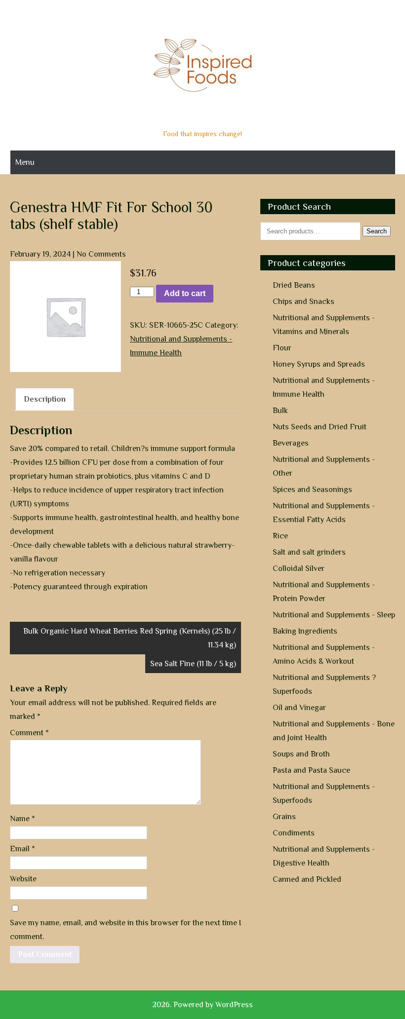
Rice (280, 535)
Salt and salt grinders (309, 552)
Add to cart (184, 293)
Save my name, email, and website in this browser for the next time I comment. (125, 929)
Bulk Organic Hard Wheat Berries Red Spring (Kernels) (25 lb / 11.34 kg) (129, 638)
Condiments (294, 833)
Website (23, 878)
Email (22, 848)
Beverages (291, 443)
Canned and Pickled (307, 879)
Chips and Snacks (303, 301)
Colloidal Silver (298, 568)
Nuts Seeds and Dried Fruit (319, 426)
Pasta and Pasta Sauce (311, 770)
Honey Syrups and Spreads (319, 364)
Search (376, 231)
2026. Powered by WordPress (202, 1004)
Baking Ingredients (305, 631)
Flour (282, 347)
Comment (29, 732)
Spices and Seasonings (312, 489)
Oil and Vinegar (299, 707)
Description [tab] (45, 399)
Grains (284, 816)
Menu (25, 162)
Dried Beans (294, 285)
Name (22, 818)
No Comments (101, 254)
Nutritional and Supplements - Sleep (334, 614)
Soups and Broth (301, 754)
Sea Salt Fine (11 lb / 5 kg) (193, 663)
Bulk (280, 410)
